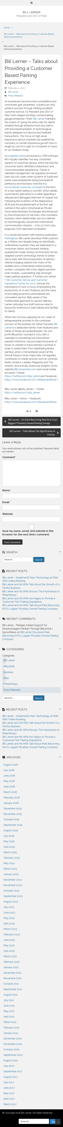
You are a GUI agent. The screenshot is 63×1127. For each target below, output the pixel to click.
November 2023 (13, 885)
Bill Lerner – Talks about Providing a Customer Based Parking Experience (29, 35)
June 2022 (9, 940)
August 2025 (11, 830)
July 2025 (9, 835)
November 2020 (13, 1044)
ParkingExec (11, 238)
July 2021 (9, 1000)
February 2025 (12, 857)
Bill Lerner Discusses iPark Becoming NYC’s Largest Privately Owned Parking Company (30, 636)
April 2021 (9, 1016)
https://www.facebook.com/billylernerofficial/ (31, 402)
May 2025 (9, 841)
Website (7, 514)
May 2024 (9, 863)
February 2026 (12, 797)
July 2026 (9, 770)
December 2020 (13, 1038)
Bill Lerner (13, 92)
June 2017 (9, 1087)
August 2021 (11, 994)
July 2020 (9, 1065)
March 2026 (10, 792)
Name (6, 490)
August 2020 (11, 1060)
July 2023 (9, 907)
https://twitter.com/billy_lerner (22, 376)
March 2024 (10, 868)
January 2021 (11, 1033)
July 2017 (9, 1082)
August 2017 (11, 1076)
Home (7, 27)
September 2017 (13, 1071)
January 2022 (11, 967)
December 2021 (12, 972)
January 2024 (11, 874)
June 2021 (9, 1005)
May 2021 (9, 1011)
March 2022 (10, 956)
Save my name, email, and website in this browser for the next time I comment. (28, 533)
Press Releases (15, 95)
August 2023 (11, 901)
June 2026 (9, 775)
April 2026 (9, 786)
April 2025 (9, 846)
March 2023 (10, 929)
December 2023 (13, 879)
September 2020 (13, 1055)
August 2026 (11, 764)
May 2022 (9, 945)
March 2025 (10, 852)
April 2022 (9, 950)
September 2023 (13, 896)
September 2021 (13, 989)
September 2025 (13, 824)
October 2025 (11, 819)
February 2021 (11, 1027)
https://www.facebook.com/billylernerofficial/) (31, 379)
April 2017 (9, 1098)
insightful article (17, 155)
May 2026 (9, 781)
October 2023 (11, 890)
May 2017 (9, 1093)
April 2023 (9, 923)
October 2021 (11, 983)
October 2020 (11, 1049)
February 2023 (12, 934)
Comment (9, 457)
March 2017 (10, 1104)
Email (6, 502)
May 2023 (9, 918)
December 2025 (13, 808)
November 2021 (13, 978)
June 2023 (9, 912)
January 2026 (11, 803)
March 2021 (10, 1022)
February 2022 (12, 961)
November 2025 (13, 814)
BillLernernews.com (25, 369)
